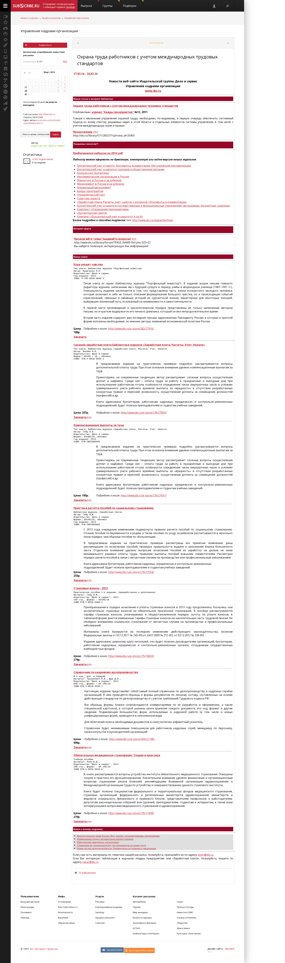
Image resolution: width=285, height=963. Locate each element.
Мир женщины (140, 912)
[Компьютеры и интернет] (5, 56)
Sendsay (99, 912)
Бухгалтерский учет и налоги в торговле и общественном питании (120, 169)
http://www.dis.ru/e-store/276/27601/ (144, 495)
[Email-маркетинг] (5, 108)
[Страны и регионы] (5, 91)
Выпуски (86, 6)
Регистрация (27, 907)
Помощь (25, 917)
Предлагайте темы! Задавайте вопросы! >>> (105, 239)
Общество (182, 922)
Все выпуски (156, 42)
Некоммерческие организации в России (103, 176)
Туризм (136, 907)
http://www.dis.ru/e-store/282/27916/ (131, 328)
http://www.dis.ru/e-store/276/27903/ (144, 412)
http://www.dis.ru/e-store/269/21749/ (132, 739)
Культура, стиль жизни (189, 933)
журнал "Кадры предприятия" (113, 112)
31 (26, 94)
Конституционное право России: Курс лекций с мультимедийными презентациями (118, 835)
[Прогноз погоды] (5, 80)
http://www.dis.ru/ (47, 114)
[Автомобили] (5, 28)
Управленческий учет (91, 195)
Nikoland (229, 948)
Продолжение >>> (85, 132)
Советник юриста (88, 198)
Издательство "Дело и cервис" (48, 145)
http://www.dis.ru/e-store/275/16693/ (131, 656)
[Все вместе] (5, 16)
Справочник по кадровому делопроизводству (106, 672)
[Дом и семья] (5, 39)
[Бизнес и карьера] (5, 33)
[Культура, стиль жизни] (5, 62)
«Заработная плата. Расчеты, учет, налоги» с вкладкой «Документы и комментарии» (132, 202)
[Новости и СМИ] (5, 68)
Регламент (26, 912)
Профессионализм (51, 18)
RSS (65, 61)
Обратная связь (66, 922)
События (100, 922)
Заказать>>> (83, 417)
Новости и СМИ (185, 912)
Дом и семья (183, 928)
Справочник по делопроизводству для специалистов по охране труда (111, 845)
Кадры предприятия (90, 191)
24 (26, 90)
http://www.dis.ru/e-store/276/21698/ (131, 813)
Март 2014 (49, 72)
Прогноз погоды (185, 907)
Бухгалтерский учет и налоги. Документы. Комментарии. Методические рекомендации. (134, 166)
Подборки (129, 6)
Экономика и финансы (144, 922)
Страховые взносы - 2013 (91, 588)
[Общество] (5, 74)
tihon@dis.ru (205, 855)
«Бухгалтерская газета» (92, 213)
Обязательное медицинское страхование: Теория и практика (117, 755)
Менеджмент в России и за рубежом (100, 184)
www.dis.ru (153, 91)
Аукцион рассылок (105, 917)
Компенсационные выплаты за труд (99, 425)
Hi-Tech (136, 928)
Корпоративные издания (108, 907)
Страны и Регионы (186, 917)
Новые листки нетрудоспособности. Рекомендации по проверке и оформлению (116, 848)
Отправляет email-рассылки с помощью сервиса (59, 5)
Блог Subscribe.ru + (68, 907)
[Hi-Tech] (5, 51)
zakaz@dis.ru (90, 862)
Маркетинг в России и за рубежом (99, 180)
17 (26, 87)
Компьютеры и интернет (146, 933)
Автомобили (139, 901)
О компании (64, 901)
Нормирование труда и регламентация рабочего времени (105, 839)
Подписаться (45, 45)
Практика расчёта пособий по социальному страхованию (114, 508)
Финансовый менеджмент (94, 187)
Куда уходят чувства (88, 264)
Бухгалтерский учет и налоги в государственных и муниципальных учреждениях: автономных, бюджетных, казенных (153, 205)
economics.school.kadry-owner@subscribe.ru (42, 122)
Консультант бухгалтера (93, 173)
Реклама (99, 901)
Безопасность (65, 912)
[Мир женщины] (5, 45)
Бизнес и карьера (29, 18)
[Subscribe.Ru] (26, 6)
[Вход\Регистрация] (214, 6)
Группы (107, 6)
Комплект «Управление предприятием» (103, 209)
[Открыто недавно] (5, 22)
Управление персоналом (76, 18)
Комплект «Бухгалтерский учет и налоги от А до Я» (110, 216)
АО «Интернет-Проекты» (44, 948)
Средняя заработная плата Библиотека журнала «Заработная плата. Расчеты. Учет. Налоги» (139, 345)
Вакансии (63, 917)
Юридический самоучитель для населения (98, 842)
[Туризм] (5, 97)
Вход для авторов (30, 901)
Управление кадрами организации (49, 31)
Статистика (32, 154)
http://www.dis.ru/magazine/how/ (152, 220)
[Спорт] (5, 85)
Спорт (180, 901)
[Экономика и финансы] (5, 103)
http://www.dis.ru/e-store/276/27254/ (131, 572)
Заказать (80, 337)
